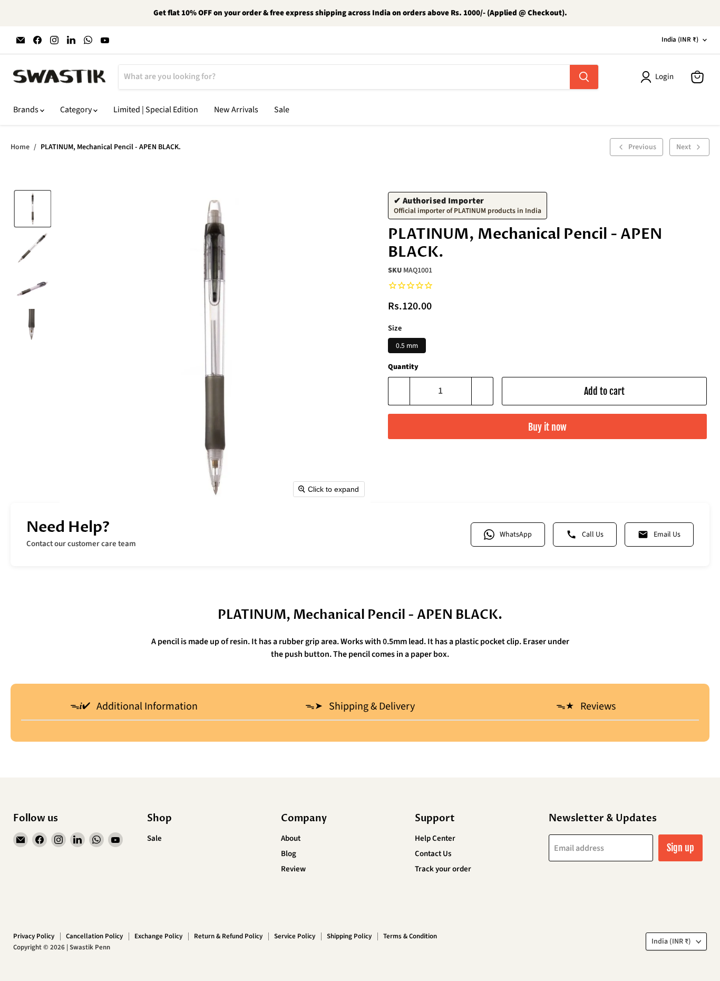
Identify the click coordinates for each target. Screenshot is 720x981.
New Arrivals (236, 109)
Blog (288, 853)
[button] (33, 209)
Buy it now (547, 427)
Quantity (403, 367)
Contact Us (433, 853)
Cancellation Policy (94, 936)
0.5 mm (407, 346)
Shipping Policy (349, 936)
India (679, 39)
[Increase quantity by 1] (482, 391)
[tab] (134, 707)
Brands (26, 109)
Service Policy (294, 936)
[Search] (584, 77)
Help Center (435, 838)
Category (76, 109)
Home (20, 147)
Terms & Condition (410, 936)
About (290, 838)
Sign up (680, 847)
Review (293, 869)
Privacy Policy (33, 936)
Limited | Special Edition (155, 109)
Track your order (443, 869)
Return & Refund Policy (228, 936)
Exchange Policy (158, 936)
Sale (281, 109)
